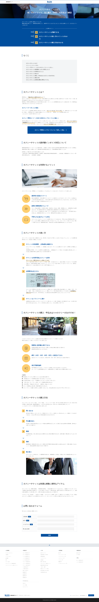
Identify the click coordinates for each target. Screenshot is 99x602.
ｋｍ (49, 2)
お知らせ (24, 583)
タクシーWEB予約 (79, 560)
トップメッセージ (8, 556)
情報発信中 (79, 550)
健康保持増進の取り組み (44, 565)
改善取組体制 (43, 556)
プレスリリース (25, 586)
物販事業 (24, 575)
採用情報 (60, 550)
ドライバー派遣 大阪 (26, 565)
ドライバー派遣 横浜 (26, 563)
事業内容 (25, 550)
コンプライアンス (43, 558)
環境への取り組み (43, 561)
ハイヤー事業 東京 (25, 556)
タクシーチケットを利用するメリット (35, 71)
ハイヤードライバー (61, 556)
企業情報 (7, 550)
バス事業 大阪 (25, 568)
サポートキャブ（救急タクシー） (46, 563)
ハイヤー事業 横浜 (25, 558)
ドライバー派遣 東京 (26, 561)
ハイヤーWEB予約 (79, 562)
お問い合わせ (91, 595)
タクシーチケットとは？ (31, 63)
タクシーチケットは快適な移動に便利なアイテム (37, 79)
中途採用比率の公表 (44, 572)
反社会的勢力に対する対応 (45, 570)
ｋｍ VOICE (78, 554)
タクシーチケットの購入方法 (33, 77)
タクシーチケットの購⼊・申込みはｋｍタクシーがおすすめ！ (40, 75)
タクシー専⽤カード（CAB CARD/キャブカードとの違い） (39, 67)
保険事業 (24, 577)
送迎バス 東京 (25, 570)
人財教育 (7, 554)
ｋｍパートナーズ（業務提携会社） (11, 563)
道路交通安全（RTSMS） (44, 554)
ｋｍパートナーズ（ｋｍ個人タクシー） (12, 565)
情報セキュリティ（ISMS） (45, 568)
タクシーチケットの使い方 (32, 73)
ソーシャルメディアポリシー (75, 595)
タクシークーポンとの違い (32, 65)
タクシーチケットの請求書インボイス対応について (38, 69)
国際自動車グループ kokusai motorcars (13, 1)
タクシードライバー (61, 554)
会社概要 (7, 558)
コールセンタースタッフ (62, 563)
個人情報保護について (84, 595)
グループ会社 (8, 561)
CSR (42, 550)
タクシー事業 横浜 (25, 554)
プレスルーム (25, 580)
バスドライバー (60, 558)
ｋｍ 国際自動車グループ (11, 595)
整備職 (59, 561)
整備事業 (24, 572)
